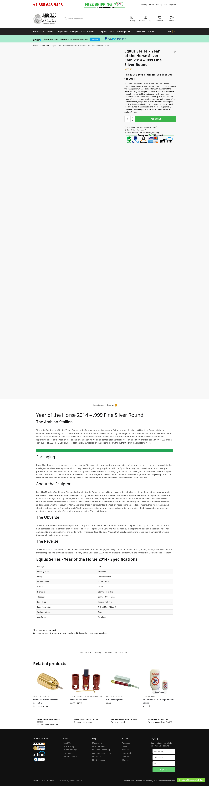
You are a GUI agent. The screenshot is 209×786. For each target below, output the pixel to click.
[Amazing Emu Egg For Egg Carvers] (174, 51)
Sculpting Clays (149, 697)
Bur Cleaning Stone (114, 699)
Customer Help (145, 20)
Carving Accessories (41, 697)
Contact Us (96, 756)
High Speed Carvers (95, 697)
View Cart (160, 20)
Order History (68, 746)
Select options (50, 711)
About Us (67, 743)
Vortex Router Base (78, 699)
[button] (171, 31)
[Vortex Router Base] (86, 681)
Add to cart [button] (122, 708)
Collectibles (45, 46)
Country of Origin (70, 749)
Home (143, 4)
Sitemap (125, 760)
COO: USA (123, 652)
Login (165, 4)
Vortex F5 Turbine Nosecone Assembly (45, 701)
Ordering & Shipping (101, 749)
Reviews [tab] (111, 405)
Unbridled (126, 756)
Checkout (172, 20)
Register (172, 4)
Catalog (132, 20)
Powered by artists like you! (70, 780)
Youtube (125, 749)
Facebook (126, 743)
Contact (151, 4)
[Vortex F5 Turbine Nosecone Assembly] (49, 681)
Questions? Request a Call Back (191, 780)
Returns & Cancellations (102, 753)
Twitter (125, 746)
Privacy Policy (68, 753)
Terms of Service (69, 756)
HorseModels (127, 753)
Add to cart (156, 119)
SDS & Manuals (98, 760)
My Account (97, 743)
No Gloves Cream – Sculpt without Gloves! (158, 701)
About (158, 4)
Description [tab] (98, 405)
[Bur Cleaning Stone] (122, 681)
